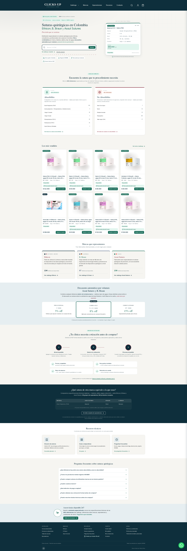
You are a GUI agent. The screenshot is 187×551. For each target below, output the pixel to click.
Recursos (109, 5)
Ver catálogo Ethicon (50, 275)
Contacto (120, 5)
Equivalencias (97, 5)
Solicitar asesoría (60, 51)
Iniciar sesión (108, 528)
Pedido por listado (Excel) (92, 536)
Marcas (85, 5)
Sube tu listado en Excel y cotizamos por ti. (103, 378)
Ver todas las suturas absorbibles (52, 131)
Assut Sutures (72, 28)
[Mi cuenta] (138, 5)
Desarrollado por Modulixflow (138, 548)
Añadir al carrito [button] (61, 188)
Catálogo (73, 5)
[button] (181, 545)
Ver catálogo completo (47, 51)
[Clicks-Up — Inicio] (53, 5)
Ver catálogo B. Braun (85, 275)
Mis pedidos (108, 531)
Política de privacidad (131, 531)
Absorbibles (49, 97)
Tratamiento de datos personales (134, 533)
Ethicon (46, 28)
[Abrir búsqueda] (131, 5)
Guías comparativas (89, 531)
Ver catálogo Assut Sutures (122, 275)
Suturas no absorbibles (47, 531)
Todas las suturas (46, 533)
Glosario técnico (88, 528)
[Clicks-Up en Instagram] (43, 548)
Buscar (92, 47)
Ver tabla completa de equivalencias (92, 413)
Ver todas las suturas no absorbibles (106, 131)
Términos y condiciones (132, 528)
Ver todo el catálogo (138, 146)
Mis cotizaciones (109, 533)
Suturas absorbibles (47, 528)
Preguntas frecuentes (89, 533)
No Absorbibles (103, 97)
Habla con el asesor (70, 518)
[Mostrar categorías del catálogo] (78, 5)
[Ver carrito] (143, 5)
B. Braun (57, 28)
